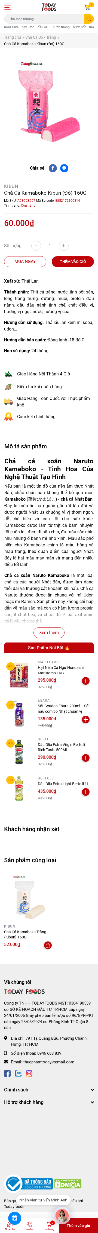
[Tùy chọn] (48, 945)
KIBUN (11, 186)
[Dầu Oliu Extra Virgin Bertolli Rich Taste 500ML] (19, 752)
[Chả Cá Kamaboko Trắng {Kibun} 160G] (28, 897)
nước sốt (79, 27)
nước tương (61, 27)
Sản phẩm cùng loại (30, 860)
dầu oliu (44, 27)
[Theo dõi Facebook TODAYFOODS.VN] (7, 1073)
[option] (49, 102)
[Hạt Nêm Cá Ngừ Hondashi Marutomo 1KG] (19, 675)
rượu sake (11, 27)
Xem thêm (49, 632)
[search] (89, 19)
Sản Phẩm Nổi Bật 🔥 (49, 647)
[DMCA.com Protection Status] (67, 1183)
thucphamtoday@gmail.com (48, 1062)
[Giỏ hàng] (87, 7)
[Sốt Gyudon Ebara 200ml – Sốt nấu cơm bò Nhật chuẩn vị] (19, 713)
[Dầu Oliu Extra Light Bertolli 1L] (19, 788)
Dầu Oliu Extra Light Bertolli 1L (63, 784)
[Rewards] (14, 1218)
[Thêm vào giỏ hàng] (86, 681)
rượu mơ (28, 27)
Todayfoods (14, 1206)
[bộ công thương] (29, 1183)
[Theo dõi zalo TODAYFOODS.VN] (18, 1073)
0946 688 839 (49, 1053)
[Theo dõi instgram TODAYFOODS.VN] (29, 1073)
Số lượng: (13, 245)
